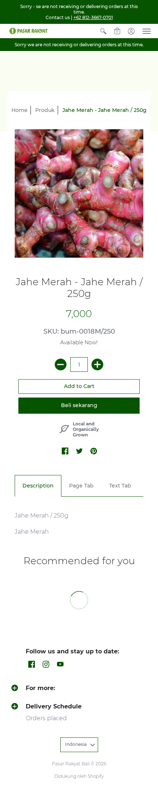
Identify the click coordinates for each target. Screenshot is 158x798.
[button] (103, 31)
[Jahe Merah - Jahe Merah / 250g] (79, 193)
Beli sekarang (79, 405)
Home (19, 110)
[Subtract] (61, 364)
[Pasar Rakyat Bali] (27, 31)
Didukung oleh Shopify (79, 776)
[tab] (38, 486)
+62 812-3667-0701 (93, 17)
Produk (45, 110)
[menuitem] (103, 31)
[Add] (97, 364)
